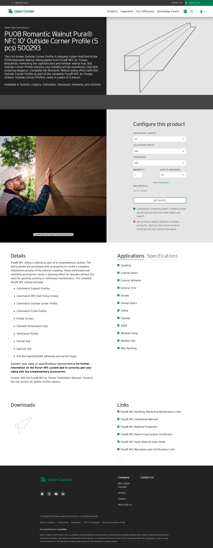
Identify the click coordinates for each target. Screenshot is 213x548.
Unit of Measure (170, 169)
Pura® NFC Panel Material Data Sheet (143, 441)
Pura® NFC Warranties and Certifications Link (147, 449)
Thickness (139, 157)
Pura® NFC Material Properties (139, 426)
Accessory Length (144, 133)
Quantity (139, 169)
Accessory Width (143, 145)
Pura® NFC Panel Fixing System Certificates (147, 434)
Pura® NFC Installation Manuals (139, 419)
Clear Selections (161, 182)
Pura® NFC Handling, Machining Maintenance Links (151, 411)
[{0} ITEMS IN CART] (191, 11)
